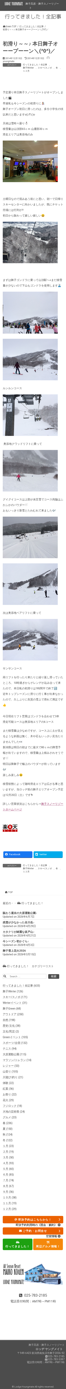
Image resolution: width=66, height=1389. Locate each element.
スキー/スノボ (45, 67)
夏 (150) (7, 1128)
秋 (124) (7, 1134)
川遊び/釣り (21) (13, 1077)
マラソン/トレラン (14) (17, 1060)
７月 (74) (8, 1180)
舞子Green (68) (12, 1008)
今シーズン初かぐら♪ (16, 941)
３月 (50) (8, 1157)
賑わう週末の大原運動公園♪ (20, 913)
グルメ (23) (9, 1117)
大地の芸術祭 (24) (14, 1111)
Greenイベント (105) (15, 1037)
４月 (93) (8, 1163)
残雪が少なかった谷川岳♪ (18, 922)
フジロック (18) (12, 1106)
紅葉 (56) (8, 1088)
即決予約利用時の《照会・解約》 (37, 1225)
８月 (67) (8, 1186)
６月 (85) (8, 1174)
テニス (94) (9, 1048)
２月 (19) (8, 1151)
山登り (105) (10, 1071)
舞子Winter (28, 67)
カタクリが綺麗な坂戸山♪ (18, 932)
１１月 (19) (9, 1203)
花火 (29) (8, 1100)
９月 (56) (8, 1191)
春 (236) (7, 1123)
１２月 (26, 71)
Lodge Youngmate (24, 1386)
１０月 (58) (9, 1197)
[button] (33, 1298)
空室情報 (52, 1236)
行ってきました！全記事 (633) (21, 985)
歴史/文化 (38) (11, 1025)
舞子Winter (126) (13, 991)
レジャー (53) (11, 1065)
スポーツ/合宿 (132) (15, 1043)
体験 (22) (8, 1083)
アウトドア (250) (13, 1014)
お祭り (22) (9, 1094)
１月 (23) (8, 1146)
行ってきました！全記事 (35, 64)
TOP (10, 892)
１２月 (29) (9, 1209)
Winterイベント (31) (15, 1002)
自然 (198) (9, 1020)
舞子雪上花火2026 (14, 950)
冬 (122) (7, 1140)
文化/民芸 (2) (11, 1031)
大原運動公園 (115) (14, 1054)
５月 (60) (8, 1168)
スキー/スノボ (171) (15, 997)
